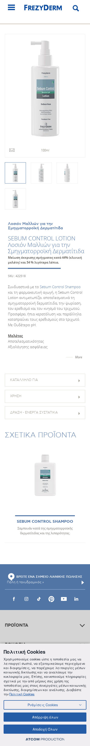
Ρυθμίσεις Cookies (43, 704)
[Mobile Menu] (11, 7)
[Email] (11, 150)
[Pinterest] (51, 599)
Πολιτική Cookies (22, 694)
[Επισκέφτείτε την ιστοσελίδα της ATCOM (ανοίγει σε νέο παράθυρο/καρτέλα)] (45, 739)
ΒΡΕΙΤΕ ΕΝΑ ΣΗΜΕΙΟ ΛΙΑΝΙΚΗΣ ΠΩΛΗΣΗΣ (49, 577)
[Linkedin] (76, 599)
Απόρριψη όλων (45, 717)
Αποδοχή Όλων (45, 729)
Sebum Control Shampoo (60, 286)
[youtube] (64, 599)
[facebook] (14, 599)
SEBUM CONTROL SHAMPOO (45, 521)
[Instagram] (26, 599)
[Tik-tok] (39, 599)
